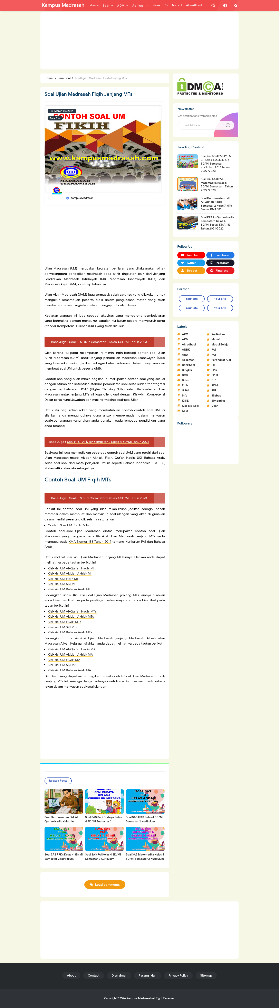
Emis (185, 385)
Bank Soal (55, 118)
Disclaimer (119, 975)
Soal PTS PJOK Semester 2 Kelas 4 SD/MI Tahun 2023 (108, 342)
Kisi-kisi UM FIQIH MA (64, 660)
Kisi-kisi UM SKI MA (62, 665)
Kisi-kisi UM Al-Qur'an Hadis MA (72, 649)
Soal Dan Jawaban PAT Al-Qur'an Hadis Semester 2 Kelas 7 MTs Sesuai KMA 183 (216, 203)
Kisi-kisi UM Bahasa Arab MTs (70, 632)
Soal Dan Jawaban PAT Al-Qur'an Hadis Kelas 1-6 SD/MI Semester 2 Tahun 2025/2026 (62, 823)
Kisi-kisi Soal (190, 406)
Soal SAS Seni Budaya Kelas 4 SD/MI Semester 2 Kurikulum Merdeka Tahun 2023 (103, 823)
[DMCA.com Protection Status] (200, 86)
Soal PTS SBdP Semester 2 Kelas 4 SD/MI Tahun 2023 (108, 498)
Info (184, 395)
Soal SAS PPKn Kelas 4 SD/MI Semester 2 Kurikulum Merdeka (64, 859)
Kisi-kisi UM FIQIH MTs (64, 622)
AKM (185, 339)
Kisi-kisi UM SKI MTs (63, 627)
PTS (213, 380)
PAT (213, 354)
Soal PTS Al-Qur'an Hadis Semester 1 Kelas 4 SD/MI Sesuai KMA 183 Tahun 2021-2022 (217, 223)
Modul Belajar (220, 344)
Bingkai (187, 370)
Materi (215, 339)
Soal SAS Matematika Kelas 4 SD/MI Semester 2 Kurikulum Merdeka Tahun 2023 (145, 859)
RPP (214, 390)
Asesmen (188, 360)
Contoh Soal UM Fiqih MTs (68, 525)
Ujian (214, 406)
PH (213, 365)
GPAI (185, 390)
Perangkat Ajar (221, 360)
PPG (214, 370)
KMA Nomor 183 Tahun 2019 (90, 542)
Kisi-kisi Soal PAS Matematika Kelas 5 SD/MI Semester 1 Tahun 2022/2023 (217, 184)
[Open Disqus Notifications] (213, 5)
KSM (185, 411)
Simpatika (218, 400)
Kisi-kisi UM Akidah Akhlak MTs (71, 617)
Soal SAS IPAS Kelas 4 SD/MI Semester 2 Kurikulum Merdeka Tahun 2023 (144, 821)
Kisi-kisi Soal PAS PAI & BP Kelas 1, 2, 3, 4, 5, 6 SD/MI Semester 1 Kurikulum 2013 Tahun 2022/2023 (216, 163)
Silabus (216, 395)
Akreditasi (189, 344)
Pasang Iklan (147, 975)
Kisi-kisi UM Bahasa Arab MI (69, 589)
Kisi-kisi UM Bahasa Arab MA (69, 670)
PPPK (214, 375)
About (71, 975)
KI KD (185, 400)
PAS (214, 349)
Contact (93, 975)
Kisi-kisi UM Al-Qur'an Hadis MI (71, 568)
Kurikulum (218, 334)
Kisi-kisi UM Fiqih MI (63, 579)
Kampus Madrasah (139, 998)
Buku (185, 380)
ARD (185, 354)
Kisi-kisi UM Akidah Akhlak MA (70, 655)
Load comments (107, 885)
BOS (185, 375)
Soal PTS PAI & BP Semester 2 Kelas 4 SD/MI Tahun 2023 (108, 442)
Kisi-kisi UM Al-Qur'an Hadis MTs (72, 611)
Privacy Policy (178, 975)
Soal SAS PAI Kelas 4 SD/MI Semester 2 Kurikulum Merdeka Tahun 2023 (103, 859)
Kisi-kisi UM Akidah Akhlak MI (70, 573)
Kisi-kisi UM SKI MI (61, 584)
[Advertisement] (139, 40)
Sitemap (206, 975)
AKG (185, 334)
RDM (214, 385)
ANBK (186, 349)
